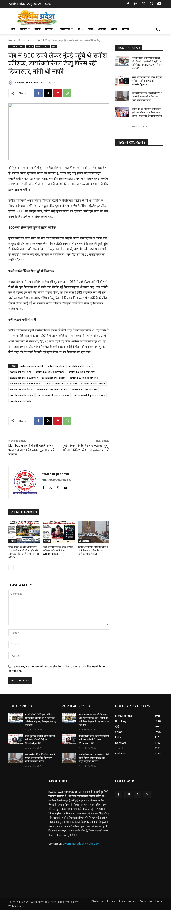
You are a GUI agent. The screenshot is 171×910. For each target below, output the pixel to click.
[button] (158, 29)
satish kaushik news (21, 395)
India (30, 46)
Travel (13, 540)
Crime (47, 540)
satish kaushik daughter (24, 377)
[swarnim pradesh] (11, 82)
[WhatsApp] (151, 4)
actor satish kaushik (31, 366)
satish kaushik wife (21, 400)
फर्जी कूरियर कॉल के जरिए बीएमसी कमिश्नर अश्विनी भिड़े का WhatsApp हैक (58, 551)
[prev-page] (11, 567)
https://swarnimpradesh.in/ (56, 479)
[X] (143, 4)
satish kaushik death (53, 377)
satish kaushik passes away (89, 395)
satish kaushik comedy (82, 371)
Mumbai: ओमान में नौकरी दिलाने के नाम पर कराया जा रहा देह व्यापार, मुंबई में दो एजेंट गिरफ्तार (32, 450)
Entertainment (26, 40)
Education (84, 540)
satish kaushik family (93, 383)
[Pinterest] (57, 93)
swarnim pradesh (28, 82)
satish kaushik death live (84, 377)
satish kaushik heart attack (52, 389)
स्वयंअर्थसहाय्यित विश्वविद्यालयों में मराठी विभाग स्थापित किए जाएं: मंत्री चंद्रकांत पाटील (93, 551)
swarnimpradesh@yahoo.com (82, 843)
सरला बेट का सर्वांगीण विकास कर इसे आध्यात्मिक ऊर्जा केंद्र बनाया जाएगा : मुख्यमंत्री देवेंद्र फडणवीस (147, 113)
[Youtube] (159, 4)
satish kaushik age (20, 371)
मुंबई (53, 46)
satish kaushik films (21, 389)
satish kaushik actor (79, 366)
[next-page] (17, 567)
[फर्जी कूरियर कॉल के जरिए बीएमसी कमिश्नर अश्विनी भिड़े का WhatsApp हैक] (58, 532)
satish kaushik (56, 366)
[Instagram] (136, 4)
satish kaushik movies (84, 389)
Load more (137, 126)
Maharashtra (42, 46)
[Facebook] (128, 4)
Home (12, 40)
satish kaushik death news (25, 383)
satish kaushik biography (50, 371)
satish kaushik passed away (53, 395)
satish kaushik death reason (60, 383)
